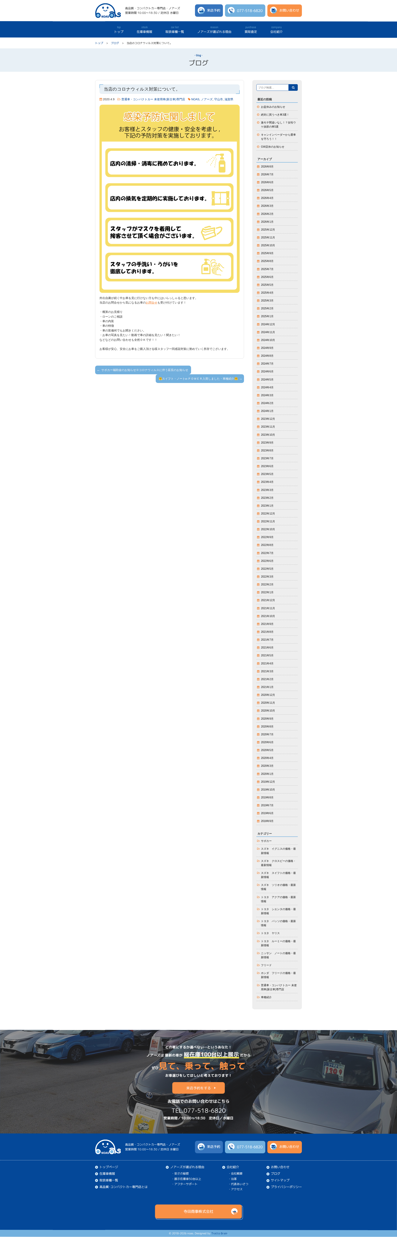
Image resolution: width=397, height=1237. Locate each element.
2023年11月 (268, 426)
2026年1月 (267, 221)
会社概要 (237, 1173)
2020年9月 (267, 718)
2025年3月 (267, 300)
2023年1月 (267, 505)
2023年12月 (268, 419)
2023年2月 (267, 497)
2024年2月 (267, 403)
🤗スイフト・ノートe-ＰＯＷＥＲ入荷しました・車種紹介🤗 (198, 378)
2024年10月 (268, 340)
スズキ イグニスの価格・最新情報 (278, 850)
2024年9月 (267, 348)
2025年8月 (267, 261)
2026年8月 (267, 166)
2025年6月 (267, 277)
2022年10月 (268, 529)
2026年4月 (267, 198)
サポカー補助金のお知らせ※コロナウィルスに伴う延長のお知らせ (144, 370)
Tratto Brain (219, 1233)
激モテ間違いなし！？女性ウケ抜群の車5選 (278, 124)
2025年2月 (267, 308)
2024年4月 (267, 387)
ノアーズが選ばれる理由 (214, 29)
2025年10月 (268, 245)
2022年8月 (267, 545)
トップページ (108, 1167)
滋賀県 (229, 99)
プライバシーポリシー (286, 1187)
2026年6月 (267, 182)
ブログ (115, 43)
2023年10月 (268, 434)
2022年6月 (267, 561)
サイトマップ (280, 1180)
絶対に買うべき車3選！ (275, 114)
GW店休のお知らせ (272, 146)
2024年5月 (267, 379)
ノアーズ (207, 99)
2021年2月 (267, 679)
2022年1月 (267, 592)
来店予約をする (198, 1087)
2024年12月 (268, 324)
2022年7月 (267, 553)
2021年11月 (268, 608)
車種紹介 (266, 997)
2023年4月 (267, 482)
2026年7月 (267, 174)
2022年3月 (267, 576)
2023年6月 (267, 466)
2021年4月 (267, 663)
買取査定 (251, 29)
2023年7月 (267, 458)
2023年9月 (267, 442)
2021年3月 (267, 671)
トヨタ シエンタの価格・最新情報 (278, 911)
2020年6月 (267, 742)
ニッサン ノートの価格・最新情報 (278, 955)
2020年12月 (268, 695)
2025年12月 (268, 229)
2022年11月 (268, 521)
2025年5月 (267, 285)
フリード (266, 965)
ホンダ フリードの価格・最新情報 (278, 975)
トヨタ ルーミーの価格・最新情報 (278, 943)
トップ (118, 29)
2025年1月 (267, 316)
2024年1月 (267, 411)
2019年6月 (267, 813)
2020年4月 (267, 758)
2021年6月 (267, 647)
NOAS (195, 99)
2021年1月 (267, 687)
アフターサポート (185, 1184)
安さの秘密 (181, 1173)
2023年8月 (267, 450)
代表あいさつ (239, 1184)
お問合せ (151, 302)
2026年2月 (267, 214)
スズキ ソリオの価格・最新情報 (278, 887)
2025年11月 (268, 237)
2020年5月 (267, 750)
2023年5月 (267, 474)
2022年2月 (267, 584)
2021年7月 (267, 639)
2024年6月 (267, 371)
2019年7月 (267, 805)
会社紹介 (276, 29)
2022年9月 (267, 537)
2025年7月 (267, 269)
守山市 (218, 99)
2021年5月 (267, 655)
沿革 (234, 1179)
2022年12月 (268, 513)
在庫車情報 (144, 29)
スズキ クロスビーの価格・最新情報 (278, 863)
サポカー (266, 841)
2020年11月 (268, 702)
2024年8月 (267, 355)
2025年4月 (267, 292)
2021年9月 (267, 624)
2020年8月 (267, 726)
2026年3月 (267, 206)
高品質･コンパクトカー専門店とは (123, 1187)
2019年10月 (268, 789)
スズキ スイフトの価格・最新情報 (278, 875)
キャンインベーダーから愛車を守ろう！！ (278, 136)
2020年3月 (267, 765)
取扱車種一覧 (174, 29)
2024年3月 (267, 395)
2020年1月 (267, 774)
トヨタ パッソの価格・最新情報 (278, 923)
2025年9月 (267, 253)
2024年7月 (267, 363)
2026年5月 (267, 190)
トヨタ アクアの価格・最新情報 (278, 899)
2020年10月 (268, 710)
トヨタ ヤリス (270, 933)
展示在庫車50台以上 (187, 1179)
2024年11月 (268, 332)
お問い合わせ (280, 1167)
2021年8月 (267, 631)
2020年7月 (267, 734)
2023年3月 (267, 490)
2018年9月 (267, 821)
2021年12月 (268, 600)
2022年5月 (267, 568)
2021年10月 (268, 616)
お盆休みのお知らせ (273, 106)
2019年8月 (267, 797)
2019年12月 (268, 781)
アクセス (237, 1189)
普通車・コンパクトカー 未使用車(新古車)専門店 (153, 99)
